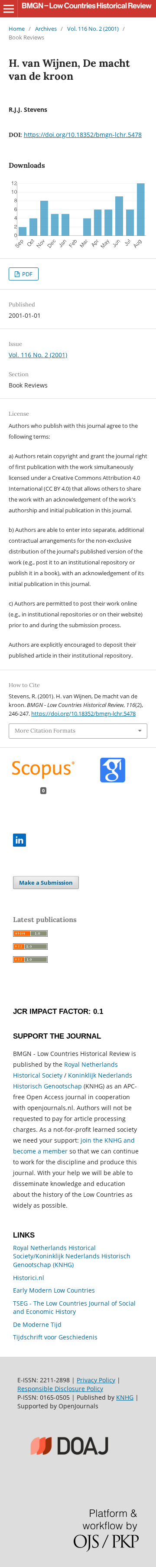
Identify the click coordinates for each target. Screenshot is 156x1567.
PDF (26, 274)
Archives (46, 29)
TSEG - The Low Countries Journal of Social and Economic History (74, 1307)
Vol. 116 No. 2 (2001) (93, 29)
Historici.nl (28, 1278)
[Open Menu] (8, 8)
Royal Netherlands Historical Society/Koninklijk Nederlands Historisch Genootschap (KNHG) (71, 1256)
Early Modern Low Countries (54, 1290)
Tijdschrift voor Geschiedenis (55, 1337)
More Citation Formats (45, 730)
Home (17, 29)
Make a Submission (46, 882)
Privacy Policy (96, 1380)
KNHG (124, 1397)
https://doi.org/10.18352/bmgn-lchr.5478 (83, 134)
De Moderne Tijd (37, 1324)
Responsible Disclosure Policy (60, 1389)
